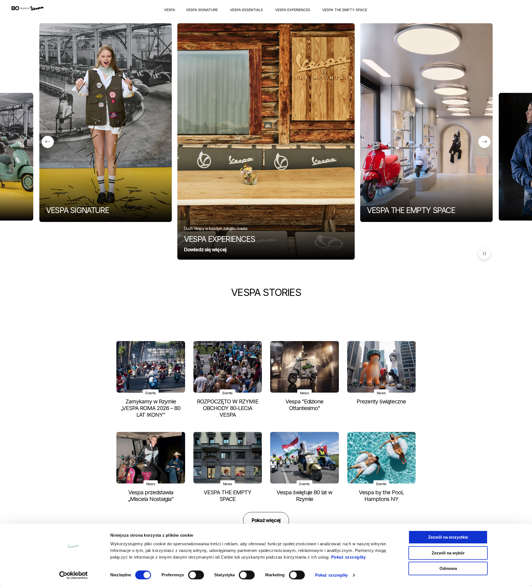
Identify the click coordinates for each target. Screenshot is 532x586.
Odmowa (448, 568)
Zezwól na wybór (448, 553)
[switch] (196, 574)
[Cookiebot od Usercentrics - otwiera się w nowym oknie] (73, 575)
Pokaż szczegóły (348, 557)
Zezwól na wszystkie (448, 537)
